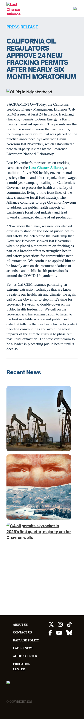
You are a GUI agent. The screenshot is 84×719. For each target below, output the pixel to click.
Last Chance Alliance (46, 167)
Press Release (22, 27)
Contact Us (22, 632)
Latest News (23, 648)
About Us (20, 624)
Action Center (25, 656)
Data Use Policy (26, 640)
